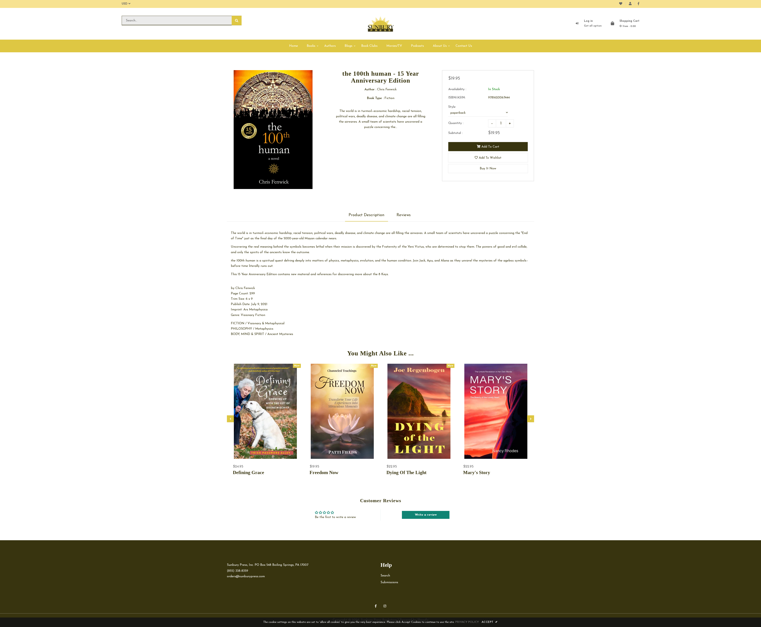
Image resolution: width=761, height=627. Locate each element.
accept (490, 622)
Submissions (389, 582)
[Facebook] (638, 4)
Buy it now (488, 168)
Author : (370, 89)
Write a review (426, 514)
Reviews (404, 215)
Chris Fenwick (245, 288)
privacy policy (467, 622)
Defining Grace (248, 472)
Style (452, 107)
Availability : (457, 89)
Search (385, 575)
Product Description (366, 215)
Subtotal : (455, 133)
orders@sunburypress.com (246, 576)
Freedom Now (324, 472)
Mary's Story (476, 472)
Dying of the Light (406, 472)
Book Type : (375, 98)
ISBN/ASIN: (457, 97)
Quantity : (455, 123)
